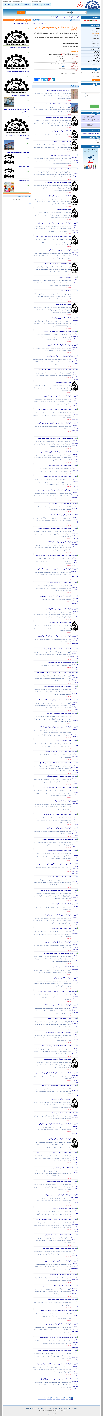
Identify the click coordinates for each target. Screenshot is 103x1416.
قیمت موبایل (35, 1409)
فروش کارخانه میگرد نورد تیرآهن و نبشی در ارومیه (57, 1324)
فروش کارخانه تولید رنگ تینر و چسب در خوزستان (57, 915)
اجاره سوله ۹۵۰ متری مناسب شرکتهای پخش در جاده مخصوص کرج (53, 864)
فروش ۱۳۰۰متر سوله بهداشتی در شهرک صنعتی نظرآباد (56, 1046)
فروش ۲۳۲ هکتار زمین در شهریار (62, 967)
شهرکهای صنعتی (95, 31)
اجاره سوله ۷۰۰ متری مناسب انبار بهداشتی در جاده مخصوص (55, 1338)
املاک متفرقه (95, 46)
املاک (98, 28)
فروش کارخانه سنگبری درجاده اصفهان (61, 1099)
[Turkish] (96, 20)
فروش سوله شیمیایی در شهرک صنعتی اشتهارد (58, 828)
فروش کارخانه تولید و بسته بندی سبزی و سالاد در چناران (56, 452)
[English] (93, 20)
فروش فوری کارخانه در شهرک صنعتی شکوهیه (59, 356)
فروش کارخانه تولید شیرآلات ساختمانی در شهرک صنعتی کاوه (55, 1124)
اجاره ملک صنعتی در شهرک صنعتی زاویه (60, 504)
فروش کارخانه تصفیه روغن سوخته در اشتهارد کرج (17, 71)
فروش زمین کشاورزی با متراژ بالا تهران (61, 1113)
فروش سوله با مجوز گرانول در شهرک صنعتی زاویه (58, 942)
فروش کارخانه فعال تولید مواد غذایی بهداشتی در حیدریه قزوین (54, 423)
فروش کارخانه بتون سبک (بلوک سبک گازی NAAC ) (57, 477)
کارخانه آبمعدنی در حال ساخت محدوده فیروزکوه (58, 1195)
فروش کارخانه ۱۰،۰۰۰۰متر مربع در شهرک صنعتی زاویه (57, 396)
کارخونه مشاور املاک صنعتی (71, 17)
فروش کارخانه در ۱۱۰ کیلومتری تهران (61, 929)
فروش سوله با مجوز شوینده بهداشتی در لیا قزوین (58, 752)
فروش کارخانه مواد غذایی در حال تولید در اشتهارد (58, 1261)
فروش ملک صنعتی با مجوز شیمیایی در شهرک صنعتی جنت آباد (54, 991)
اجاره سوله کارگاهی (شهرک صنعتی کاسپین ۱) (59, 515)
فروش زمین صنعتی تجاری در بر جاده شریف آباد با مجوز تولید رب (53, 555)
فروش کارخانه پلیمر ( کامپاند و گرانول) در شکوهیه (57, 815)
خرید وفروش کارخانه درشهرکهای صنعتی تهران (18, 152)
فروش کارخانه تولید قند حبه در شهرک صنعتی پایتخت (56, 686)
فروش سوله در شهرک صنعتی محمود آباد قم (59, 1299)
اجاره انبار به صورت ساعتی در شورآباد (90, 133)
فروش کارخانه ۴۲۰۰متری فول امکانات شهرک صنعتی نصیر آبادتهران (53, 236)
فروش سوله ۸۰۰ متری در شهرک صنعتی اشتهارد (58, 609)
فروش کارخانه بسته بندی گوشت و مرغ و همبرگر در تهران (56, 649)
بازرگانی (97, 58)
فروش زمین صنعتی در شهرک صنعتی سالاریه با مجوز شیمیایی (54, 636)
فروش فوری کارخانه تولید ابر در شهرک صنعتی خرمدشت (56, 1310)
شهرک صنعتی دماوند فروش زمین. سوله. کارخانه (58, 182)
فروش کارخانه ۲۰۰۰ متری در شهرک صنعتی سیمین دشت (56, 104)
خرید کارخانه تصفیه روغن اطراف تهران (20, 95)
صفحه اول (74, 1409)
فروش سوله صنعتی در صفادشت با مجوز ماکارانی (58, 713)
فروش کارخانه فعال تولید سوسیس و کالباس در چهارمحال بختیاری (53, 1220)
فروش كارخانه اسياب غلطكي (63, 740)
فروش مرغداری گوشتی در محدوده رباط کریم (59, 1019)
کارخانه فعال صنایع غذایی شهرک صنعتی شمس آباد (57, 953)
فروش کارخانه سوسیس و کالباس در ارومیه (59, 850)
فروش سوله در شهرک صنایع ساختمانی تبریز (59, 345)
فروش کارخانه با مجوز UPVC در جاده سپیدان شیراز (57, 1286)
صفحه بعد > (42, 1398)
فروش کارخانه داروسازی (23, 180)
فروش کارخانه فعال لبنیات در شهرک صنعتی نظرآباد (57, 1005)
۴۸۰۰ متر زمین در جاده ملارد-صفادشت (60, 1275)
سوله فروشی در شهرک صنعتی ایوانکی (61, 1168)
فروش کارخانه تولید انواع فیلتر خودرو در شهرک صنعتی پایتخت (54, 410)
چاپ (34, 23)
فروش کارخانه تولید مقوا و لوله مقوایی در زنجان (58, 1032)
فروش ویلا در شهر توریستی (63, 304)
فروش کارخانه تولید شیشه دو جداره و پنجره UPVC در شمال (55, 700)
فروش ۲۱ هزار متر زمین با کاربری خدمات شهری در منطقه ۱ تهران (54, 569)
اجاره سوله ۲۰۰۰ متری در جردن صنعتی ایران (59, 662)
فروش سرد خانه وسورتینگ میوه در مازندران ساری (58, 264)
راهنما (69, 1409)
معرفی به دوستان (42, 23)
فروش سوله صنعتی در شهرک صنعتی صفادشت (58, 904)
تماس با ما (54, 1409)
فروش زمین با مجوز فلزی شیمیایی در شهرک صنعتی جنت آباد (54, 370)
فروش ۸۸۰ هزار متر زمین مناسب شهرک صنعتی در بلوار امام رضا (54, 673)
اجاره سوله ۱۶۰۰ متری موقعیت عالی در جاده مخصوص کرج (55, 596)
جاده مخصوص (95, 49)
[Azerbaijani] (88, 20)
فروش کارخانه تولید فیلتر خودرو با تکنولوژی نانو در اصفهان (55, 890)
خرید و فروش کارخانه (24, 166)
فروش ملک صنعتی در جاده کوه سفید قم (60, 250)
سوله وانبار (96, 36)
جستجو (21, 13)
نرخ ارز (49, 1409)
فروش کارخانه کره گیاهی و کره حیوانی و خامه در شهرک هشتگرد (54, 1153)
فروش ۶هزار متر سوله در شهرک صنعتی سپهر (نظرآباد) (56, 839)
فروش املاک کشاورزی (93, 61)
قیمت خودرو (42, 1409)
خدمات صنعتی (95, 64)
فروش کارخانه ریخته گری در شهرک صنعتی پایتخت (57, 1059)
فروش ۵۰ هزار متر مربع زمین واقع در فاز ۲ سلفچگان (57, 331)
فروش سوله (96, 55)
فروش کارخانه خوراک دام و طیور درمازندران (59, 1139)
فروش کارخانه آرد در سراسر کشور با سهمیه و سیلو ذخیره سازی (54, 223)
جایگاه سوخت (95, 43)
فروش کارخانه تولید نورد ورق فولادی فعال (19, 48)
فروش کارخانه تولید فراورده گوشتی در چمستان (58, 1181)
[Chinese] (85, 20)
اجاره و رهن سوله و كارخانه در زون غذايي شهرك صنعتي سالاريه (54, 438)
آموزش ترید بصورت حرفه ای (63, 209)
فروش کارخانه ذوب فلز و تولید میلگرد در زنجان (58, 583)
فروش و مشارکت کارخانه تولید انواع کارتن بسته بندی (57, 787)
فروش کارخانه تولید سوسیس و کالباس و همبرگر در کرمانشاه (55, 727)
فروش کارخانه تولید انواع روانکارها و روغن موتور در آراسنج (55, 763)
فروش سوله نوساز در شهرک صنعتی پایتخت (59, 542)
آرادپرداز (48, 1414)
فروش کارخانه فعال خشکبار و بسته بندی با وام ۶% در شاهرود (55, 528)
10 (48, 1398)
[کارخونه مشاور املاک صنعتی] (86, 5)
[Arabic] (90, 20)
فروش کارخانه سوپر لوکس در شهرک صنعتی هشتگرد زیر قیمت (54, 1350)
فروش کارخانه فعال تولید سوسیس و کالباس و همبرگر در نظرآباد (54, 1364)
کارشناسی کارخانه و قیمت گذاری (21, 24)
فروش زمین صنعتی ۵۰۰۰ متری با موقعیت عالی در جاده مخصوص (53, 1073)
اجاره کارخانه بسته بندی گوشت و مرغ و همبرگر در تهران (56, 1086)
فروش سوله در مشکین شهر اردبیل (62, 1208)
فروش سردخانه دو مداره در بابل (62, 978)
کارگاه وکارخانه (95, 33)
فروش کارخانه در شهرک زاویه (63, 382)
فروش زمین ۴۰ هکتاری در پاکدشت (61, 801)
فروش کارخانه (96, 52)
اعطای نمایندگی (62, 1409)
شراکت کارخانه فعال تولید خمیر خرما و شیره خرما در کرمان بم (54, 490)
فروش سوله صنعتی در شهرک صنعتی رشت (59, 877)
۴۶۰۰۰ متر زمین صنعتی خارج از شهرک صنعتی (59, 90)
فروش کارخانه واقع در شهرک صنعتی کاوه (60, 465)
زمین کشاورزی (95, 41)
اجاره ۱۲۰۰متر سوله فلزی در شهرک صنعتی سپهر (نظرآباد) (56, 1379)
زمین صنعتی (96, 38)
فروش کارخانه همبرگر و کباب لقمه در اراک (60, 622)
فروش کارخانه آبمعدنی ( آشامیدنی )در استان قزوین (57, 1235)
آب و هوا (28, 1409)
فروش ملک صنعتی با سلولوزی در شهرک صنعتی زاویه (57, 1248)
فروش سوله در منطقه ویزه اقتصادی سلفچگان (59, 776)
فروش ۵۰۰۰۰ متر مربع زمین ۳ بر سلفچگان (60, 318)
